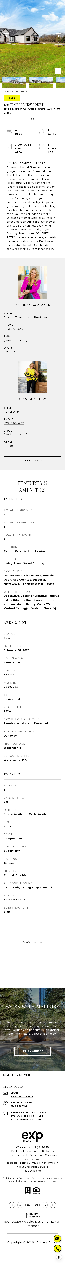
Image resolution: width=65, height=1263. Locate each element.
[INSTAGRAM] (12, 1205)
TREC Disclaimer (32, 1170)
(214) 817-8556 (41, 1147)
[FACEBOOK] (53, 1205)
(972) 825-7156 (19, 1106)
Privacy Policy (47, 1242)
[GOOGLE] (45, 1205)
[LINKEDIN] (28, 1205)
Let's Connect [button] (32, 1051)
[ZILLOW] (37, 1205)
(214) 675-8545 (13, 328)
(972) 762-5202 (14, 423)
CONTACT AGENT (32, 460)
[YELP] (20, 1205)
